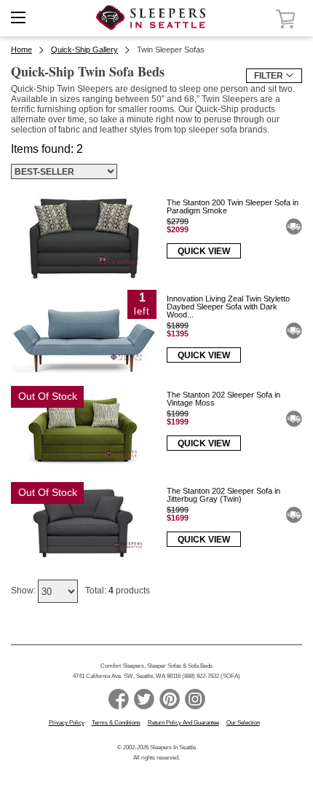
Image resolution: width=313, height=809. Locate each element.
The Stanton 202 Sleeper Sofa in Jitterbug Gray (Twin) (223, 494)
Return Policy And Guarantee (183, 722)
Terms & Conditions (116, 722)
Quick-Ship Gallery (84, 49)
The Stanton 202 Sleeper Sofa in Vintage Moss (223, 398)
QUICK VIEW (204, 251)
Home (21, 49)
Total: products (117, 590)
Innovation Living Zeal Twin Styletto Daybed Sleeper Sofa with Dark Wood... (228, 306)
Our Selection (243, 722)
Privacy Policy (66, 722)
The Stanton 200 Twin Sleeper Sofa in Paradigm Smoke (232, 206)
